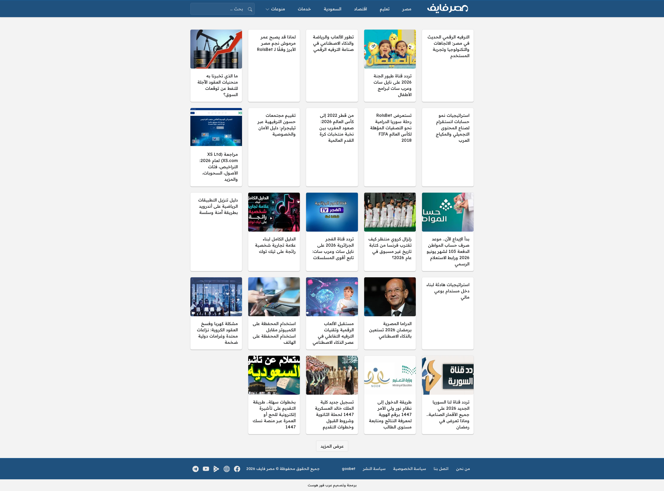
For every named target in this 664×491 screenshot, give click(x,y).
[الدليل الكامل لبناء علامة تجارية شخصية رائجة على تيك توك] (274, 232)
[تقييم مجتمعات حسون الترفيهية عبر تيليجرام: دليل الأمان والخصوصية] (274, 147)
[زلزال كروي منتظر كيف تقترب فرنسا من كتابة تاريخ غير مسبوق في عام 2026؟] (390, 232)
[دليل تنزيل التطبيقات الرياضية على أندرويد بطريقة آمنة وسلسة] (216, 232)
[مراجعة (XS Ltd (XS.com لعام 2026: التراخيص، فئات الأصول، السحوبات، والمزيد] (216, 147)
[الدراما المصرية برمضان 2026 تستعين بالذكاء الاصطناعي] (390, 313)
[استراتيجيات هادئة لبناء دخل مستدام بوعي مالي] (448, 313)
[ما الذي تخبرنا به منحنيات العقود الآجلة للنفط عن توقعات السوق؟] (216, 66)
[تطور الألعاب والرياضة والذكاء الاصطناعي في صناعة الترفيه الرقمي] (332, 66)
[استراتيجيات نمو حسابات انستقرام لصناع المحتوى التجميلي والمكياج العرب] (448, 147)
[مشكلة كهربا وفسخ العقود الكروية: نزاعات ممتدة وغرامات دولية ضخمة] (216, 313)
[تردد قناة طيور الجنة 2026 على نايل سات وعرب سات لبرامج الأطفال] (390, 66)
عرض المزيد (332, 446)
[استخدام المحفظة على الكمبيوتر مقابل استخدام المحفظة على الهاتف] (274, 313)
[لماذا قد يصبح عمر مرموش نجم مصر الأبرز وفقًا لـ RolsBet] (274, 66)
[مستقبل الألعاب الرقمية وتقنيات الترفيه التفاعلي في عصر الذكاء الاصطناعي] (332, 313)
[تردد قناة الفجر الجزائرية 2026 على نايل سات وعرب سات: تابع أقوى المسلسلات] (332, 232)
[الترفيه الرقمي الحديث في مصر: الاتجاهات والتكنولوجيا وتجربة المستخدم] (448, 66)
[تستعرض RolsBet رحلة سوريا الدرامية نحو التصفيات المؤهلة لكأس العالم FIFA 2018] (390, 147)
